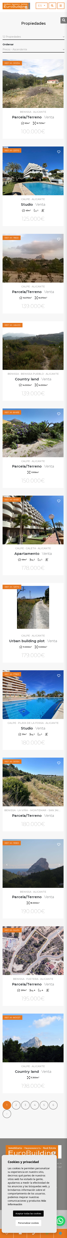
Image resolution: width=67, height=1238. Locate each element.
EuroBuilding (16, 6)
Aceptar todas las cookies (28, 1213)
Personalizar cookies (28, 1222)
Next (59, 83)
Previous (7, 83)
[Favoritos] (59, 64)
